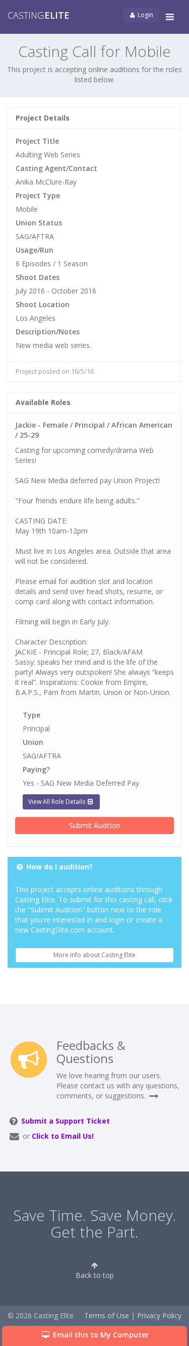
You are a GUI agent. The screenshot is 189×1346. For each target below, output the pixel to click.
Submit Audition (94, 825)
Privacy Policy (159, 1315)
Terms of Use (106, 1315)
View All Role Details (57, 801)
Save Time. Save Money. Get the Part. (94, 1223)
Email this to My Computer (100, 1334)
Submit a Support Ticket (65, 1121)
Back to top (95, 1275)
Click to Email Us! (63, 1136)
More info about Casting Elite (94, 955)
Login (144, 15)
